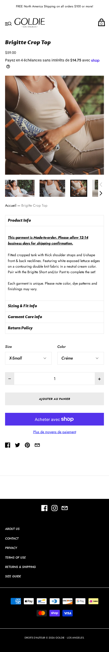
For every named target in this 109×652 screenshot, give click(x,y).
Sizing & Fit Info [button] (22, 306)
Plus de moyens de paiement (54, 431)
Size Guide (13, 576)
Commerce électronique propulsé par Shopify (54, 643)
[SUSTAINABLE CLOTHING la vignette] (19, 188)
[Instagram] (54, 509)
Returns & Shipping (20, 567)
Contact (12, 538)
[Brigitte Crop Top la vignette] (78, 188)
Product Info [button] (19, 220)
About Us (12, 529)
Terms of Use (15, 557)
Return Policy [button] (20, 328)
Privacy (11, 548)
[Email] (65, 509)
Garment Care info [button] (25, 317)
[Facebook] (44, 509)
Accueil (10, 205)
